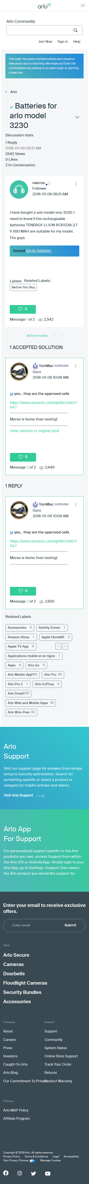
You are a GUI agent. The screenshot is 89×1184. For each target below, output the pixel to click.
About (8, 1031)
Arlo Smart (16, 693)
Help (76, 41)
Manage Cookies (50, 1160)
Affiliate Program (16, 1119)
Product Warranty (58, 1081)
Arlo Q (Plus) (44, 684)
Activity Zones (49, 627)
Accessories (17, 627)
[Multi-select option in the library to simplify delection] (54, 336)
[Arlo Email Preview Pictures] (61, 336)
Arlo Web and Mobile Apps (28, 703)
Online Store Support (61, 1056)
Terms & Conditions (36, 1156)
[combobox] (44, 30)
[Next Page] (65, 646)
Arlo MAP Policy (15, 1110)
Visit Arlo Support (18, 795)
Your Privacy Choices (16, 1160)
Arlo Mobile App (20, 674)
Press (7, 1048)
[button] (75, 183)
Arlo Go (33, 665)
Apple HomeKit (52, 637)
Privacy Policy (11, 1156)
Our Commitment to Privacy (25, 1081)
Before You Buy (23, 287)
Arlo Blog (10, 1073)
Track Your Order (58, 1064)
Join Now (45, 41)
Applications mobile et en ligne (31, 656)
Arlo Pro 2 (15, 684)
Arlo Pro (50, 674)
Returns (50, 1073)
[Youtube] (47, 1174)
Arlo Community (20, 22)
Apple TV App (18, 646)
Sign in (62, 41)
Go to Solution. (39, 251)
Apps (12, 665)
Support (50, 1031)
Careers (9, 1040)
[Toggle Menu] (83, 5)
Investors (10, 1056)
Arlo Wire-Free (19, 712)
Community (53, 1040)
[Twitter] (33, 1174)
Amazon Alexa (18, 637)
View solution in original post (34, 431)
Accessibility (71, 1156)
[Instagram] (19, 1173)
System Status (55, 1048)
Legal (55, 1156)
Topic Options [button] (77, 118)
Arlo (13, 92)
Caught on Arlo (15, 1064)
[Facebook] (5, 1173)
